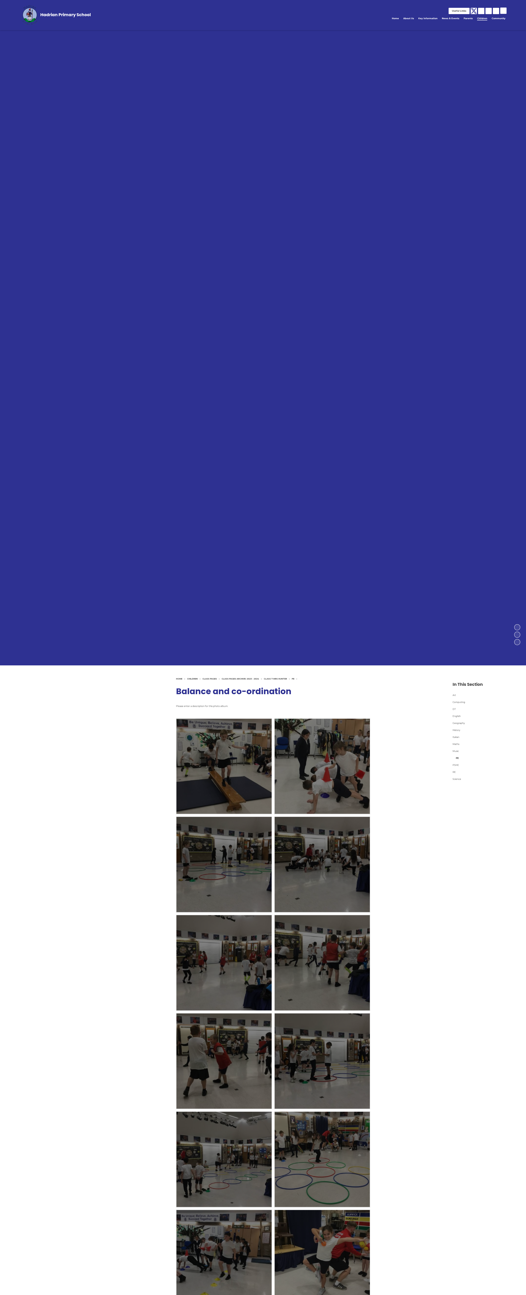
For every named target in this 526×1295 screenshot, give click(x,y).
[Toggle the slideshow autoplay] (517, 642)
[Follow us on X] (474, 11)
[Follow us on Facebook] (481, 11)
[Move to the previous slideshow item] (517, 635)
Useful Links (459, 11)
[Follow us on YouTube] (488, 11)
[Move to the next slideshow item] (517, 627)
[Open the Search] (496, 11)
